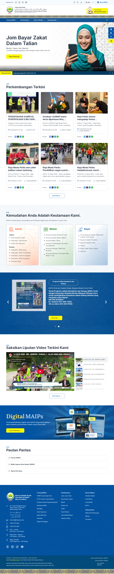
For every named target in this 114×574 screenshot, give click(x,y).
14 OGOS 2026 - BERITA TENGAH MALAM (94, 364)
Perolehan (88, 519)
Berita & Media (38, 20)
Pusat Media (89, 502)
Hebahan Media (90, 496)
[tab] (91, 359)
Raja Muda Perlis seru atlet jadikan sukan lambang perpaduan (22, 170)
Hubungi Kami (51, 20)
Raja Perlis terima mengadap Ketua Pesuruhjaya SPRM (87, 119)
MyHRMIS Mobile (15, 560)
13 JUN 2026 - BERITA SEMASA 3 (92, 384)
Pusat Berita (88, 499)
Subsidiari (40, 518)
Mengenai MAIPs (42, 505)
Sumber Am (64, 505)
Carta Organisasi (41, 512)
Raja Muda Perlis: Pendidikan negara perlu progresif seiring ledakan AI (57, 170)
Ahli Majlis (39, 508)
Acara (87, 505)
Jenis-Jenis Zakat (66, 496)
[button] (111, 41)
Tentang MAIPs (11, 20)
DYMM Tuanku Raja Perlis (44, 496)
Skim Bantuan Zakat (67, 499)
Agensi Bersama (41, 515)
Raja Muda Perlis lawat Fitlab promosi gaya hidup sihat (98, 379)
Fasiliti (63, 508)
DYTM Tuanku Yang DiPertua (45, 499)
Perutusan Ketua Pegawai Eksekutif (47, 502)
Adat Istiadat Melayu (67, 515)
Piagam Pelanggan (42, 521)
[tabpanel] (40, 371)
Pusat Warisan (65, 512)
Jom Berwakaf (13, 56)
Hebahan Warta (65, 518)
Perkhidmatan (24, 20)
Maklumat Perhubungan (92, 513)
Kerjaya (87, 516)
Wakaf (63, 502)
